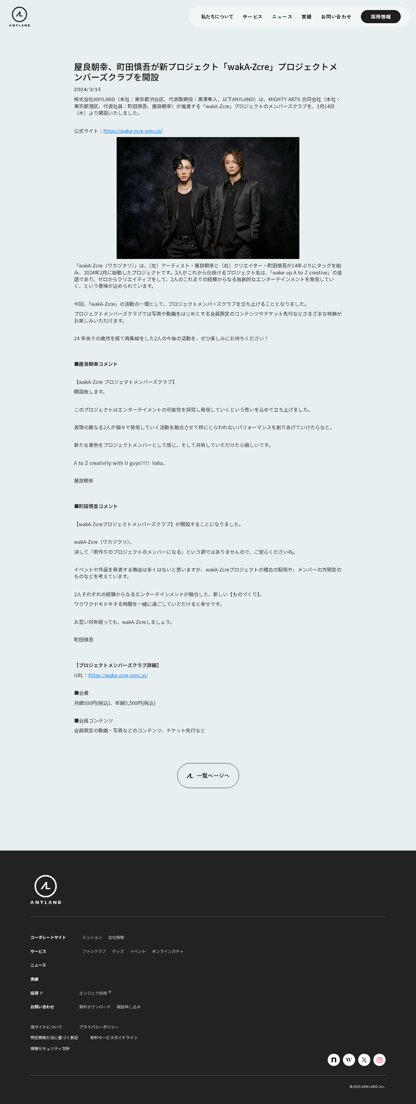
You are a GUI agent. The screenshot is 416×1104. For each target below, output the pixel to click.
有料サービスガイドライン (114, 1037)
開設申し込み (129, 1006)
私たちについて (217, 16)
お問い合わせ (336, 16)
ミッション (92, 937)
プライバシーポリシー (99, 1026)
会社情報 (116, 937)
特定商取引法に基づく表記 (54, 1037)
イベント (138, 951)
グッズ (118, 951)
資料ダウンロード (95, 1006)
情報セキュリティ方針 (50, 1048)
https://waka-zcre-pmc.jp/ (133, 130)
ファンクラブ (94, 951)
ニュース (282, 16)
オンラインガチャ (168, 951)
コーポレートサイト (48, 937)
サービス (252, 16)
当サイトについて (46, 1026)
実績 (34, 979)
